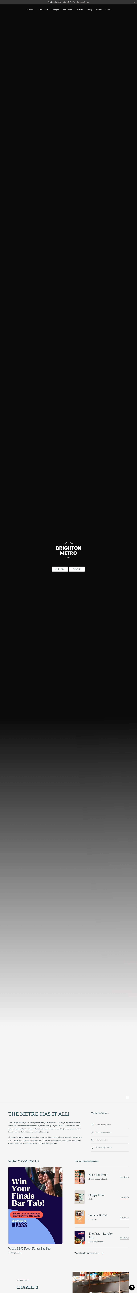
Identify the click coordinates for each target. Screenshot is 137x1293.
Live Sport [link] (55, 10)
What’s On (77, 569)
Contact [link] (108, 10)
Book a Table (60, 569)
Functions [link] (79, 10)
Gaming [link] (89, 10)
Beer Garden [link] (67, 10)
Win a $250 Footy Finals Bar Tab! (29, 1249)
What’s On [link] (29, 10)
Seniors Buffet (98, 1215)
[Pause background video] (127, 1097)
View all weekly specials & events (87, 1253)
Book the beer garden (103, 1132)
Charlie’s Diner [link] (43, 10)
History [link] (98, 10)
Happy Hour (97, 1195)
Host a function (101, 1140)
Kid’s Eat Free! (98, 1175)
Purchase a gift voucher (104, 1148)
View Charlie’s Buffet (103, 1125)
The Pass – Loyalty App (101, 1235)
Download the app (83, 2)
